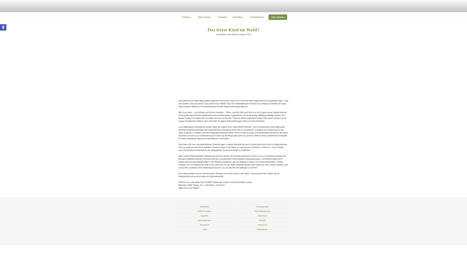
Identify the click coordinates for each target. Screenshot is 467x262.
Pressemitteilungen (262, 211)
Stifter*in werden (204, 211)
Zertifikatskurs (257, 17)
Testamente (204, 225)
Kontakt (262, 220)
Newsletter (204, 207)
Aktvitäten (237, 17)
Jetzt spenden (278, 17)
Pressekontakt (262, 207)
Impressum (262, 225)
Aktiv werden (204, 17)
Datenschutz (262, 229)
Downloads (262, 216)
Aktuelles (222, 17)
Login (204, 229)
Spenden (204, 216)
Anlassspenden (204, 220)
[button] (3, 27)
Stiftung (186, 17)
